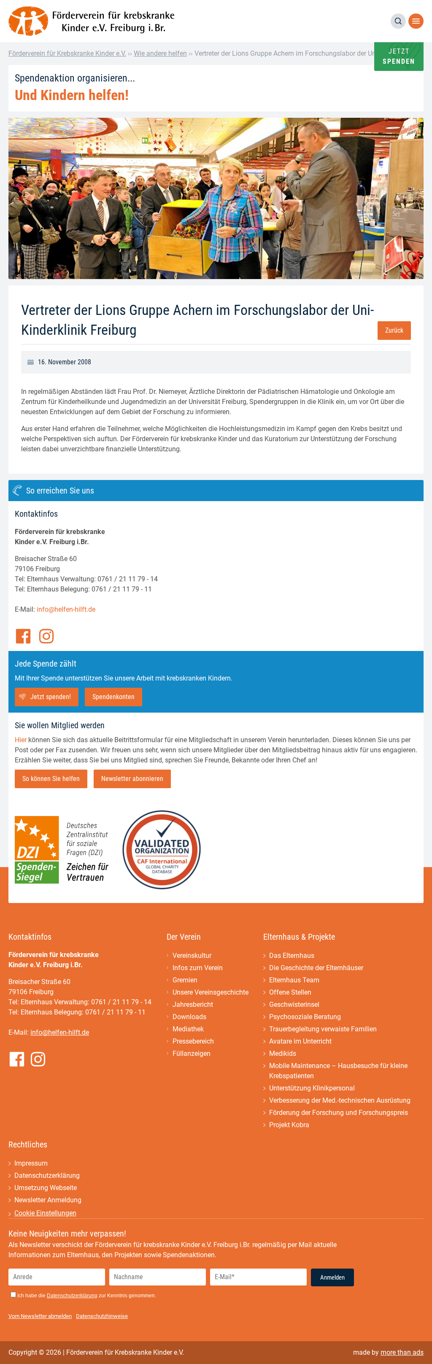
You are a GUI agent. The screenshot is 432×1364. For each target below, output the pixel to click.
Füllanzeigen (192, 1053)
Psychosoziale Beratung (305, 1017)
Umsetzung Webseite (45, 1188)
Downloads (189, 1017)
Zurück (394, 330)
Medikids (282, 1053)
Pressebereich (193, 1041)
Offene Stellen (290, 992)
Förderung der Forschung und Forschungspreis (338, 1113)
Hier (21, 740)
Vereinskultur (192, 956)
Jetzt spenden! (50, 697)
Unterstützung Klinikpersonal (312, 1088)
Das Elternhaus (291, 956)
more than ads (402, 1352)
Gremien (185, 980)
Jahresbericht (193, 1005)
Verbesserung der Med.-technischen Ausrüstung (339, 1100)
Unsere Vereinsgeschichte (210, 992)
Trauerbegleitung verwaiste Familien (323, 1029)
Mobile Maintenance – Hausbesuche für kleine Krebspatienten (338, 1071)
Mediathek (188, 1029)
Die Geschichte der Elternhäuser (316, 968)
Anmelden (332, 1277)
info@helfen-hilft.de (66, 609)
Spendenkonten (113, 697)
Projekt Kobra (289, 1125)
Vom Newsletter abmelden (40, 1316)
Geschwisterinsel (294, 1005)
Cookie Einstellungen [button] (45, 1213)
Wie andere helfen (160, 53)
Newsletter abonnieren (132, 779)
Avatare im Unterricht (300, 1041)
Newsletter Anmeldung (47, 1200)
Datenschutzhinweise (102, 1316)
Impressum (31, 1163)
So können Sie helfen (51, 779)
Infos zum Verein (198, 968)
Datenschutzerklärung (47, 1175)
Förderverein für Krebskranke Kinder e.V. (67, 53)
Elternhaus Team (294, 980)
